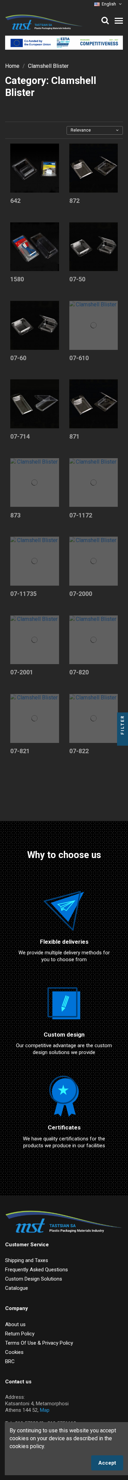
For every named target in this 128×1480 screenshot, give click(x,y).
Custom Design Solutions (33, 1279)
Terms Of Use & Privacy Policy (39, 1343)
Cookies (14, 1352)
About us (15, 1324)
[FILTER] (122, 740)
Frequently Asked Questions (36, 1270)
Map (44, 1410)
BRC (10, 1361)
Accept (107, 1463)
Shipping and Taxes (26, 1260)
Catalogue (16, 1288)
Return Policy (19, 1334)
